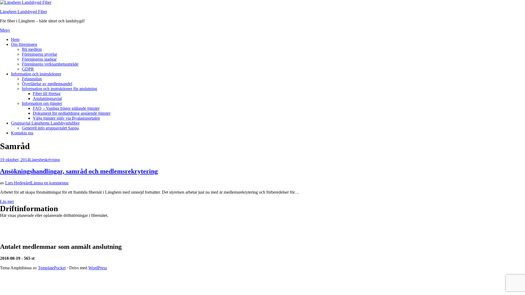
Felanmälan (32, 78)
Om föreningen (24, 44)
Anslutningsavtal (47, 98)
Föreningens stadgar (39, 59)
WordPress (97, 268)
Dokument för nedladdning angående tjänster (71, 113)
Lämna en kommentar (50, 183)
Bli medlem (32, 49)
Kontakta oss (22, 133)
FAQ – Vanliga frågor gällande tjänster (66, 108)
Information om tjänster (42, 103)
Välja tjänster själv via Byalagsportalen (66, 118)
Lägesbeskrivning (44, 159)
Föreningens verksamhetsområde (50, 64)
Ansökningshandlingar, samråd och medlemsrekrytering (79, 171)
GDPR (28, 69)
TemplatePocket (52, 268)
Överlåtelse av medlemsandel (47, 83)
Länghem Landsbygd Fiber (23, 11)
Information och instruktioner (36, 74)
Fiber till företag (46, 93)
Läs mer (7, 201)
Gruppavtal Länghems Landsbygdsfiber (45, 123)
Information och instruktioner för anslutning (59, 88)
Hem (15, 39)
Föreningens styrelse (39, 54)
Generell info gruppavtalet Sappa (50, 128)
